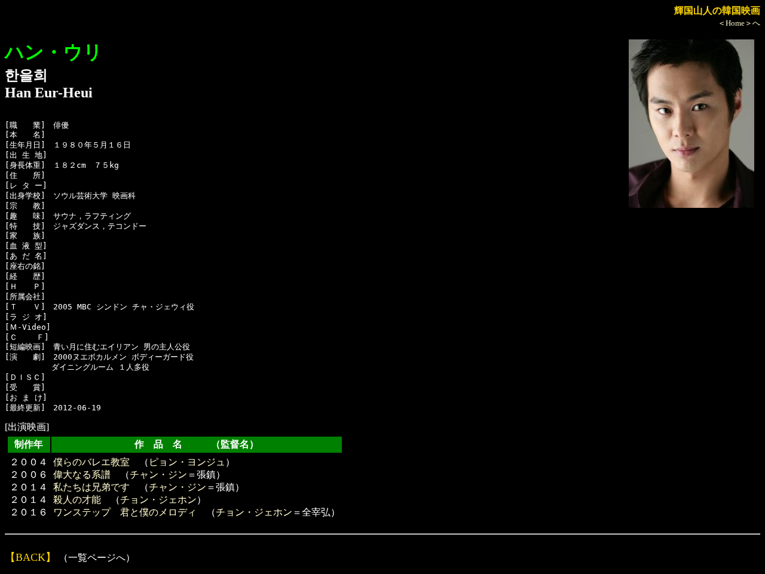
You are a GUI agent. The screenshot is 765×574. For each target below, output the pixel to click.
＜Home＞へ (739, 23)
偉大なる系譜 (82, 474)
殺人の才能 (77, 500)
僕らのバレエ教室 (91, 462)
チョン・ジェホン (158, 500)
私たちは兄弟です (91, 487)
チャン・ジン (158, 474)
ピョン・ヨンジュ (187, 462)
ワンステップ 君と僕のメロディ (125, 512)
